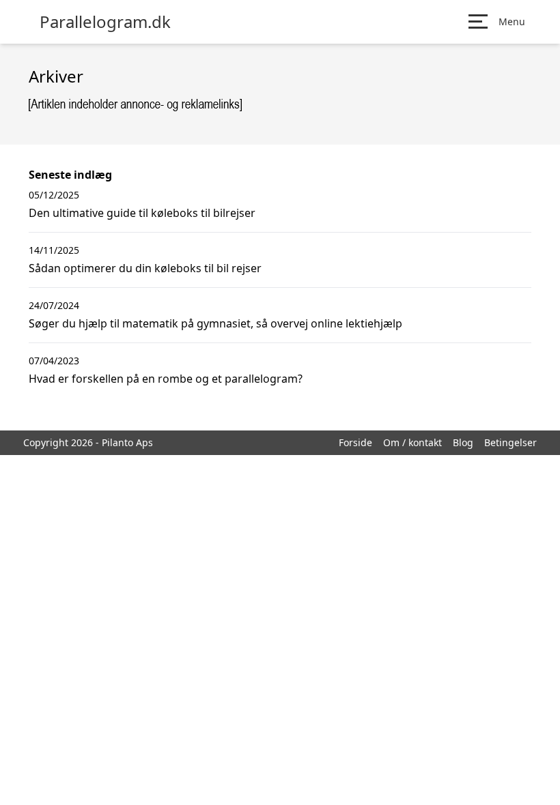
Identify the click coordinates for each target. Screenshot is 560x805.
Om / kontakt (412, 442)
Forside (355, 442)
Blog (463, 442)
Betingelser (510, 442)
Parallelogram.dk (105, 22)
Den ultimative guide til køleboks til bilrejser (142, 212)
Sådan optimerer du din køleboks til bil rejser (145, 268)
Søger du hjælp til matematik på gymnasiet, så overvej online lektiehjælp (215, 323)
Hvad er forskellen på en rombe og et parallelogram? (166, 378)
